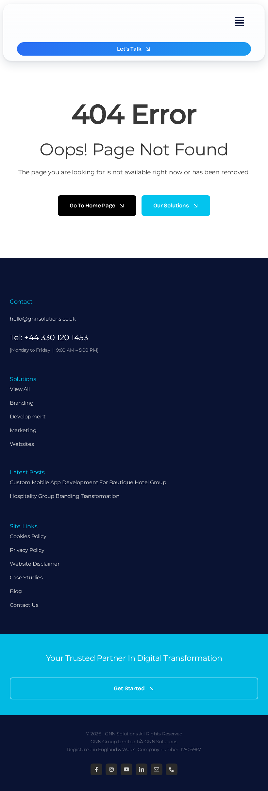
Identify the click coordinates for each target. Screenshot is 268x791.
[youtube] (126, 769)
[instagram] (111, 769)
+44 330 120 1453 (56, 337)
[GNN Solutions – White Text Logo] (42, 271)
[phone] (171, 769)
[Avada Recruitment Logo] (54, 12)
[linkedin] (141, 769)
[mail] (156, 769)
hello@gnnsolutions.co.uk (43, 319)
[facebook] (96, 769)
